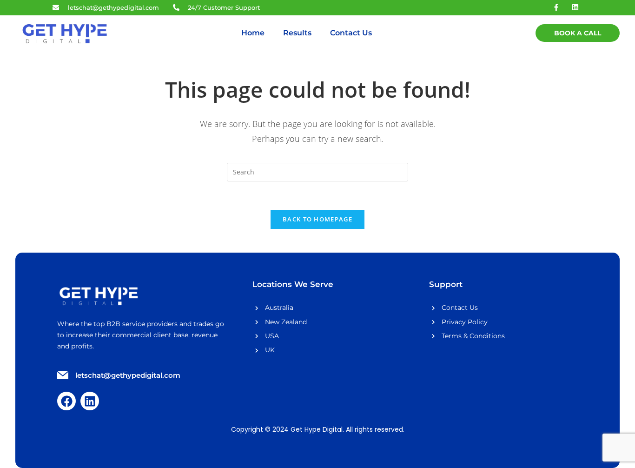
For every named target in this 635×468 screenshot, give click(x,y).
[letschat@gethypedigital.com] (62, 375)
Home (253, 32)
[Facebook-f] (556, 7)
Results (297, 32)
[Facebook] (66, 401)
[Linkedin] (575, 7)
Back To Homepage (317, 219)
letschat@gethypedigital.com (127, 375)
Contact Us (351, 32)
